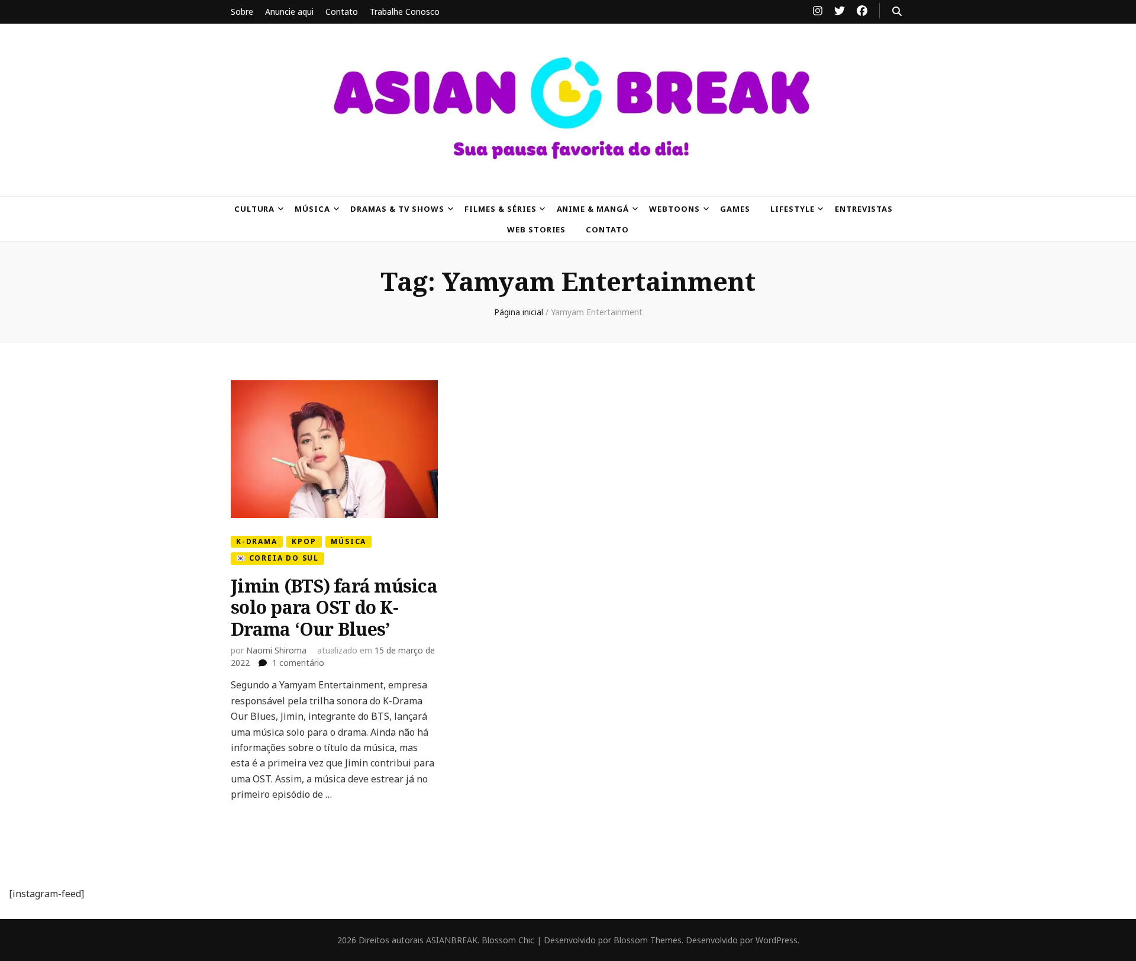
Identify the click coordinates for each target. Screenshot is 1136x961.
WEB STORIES (536, 229)
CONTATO (607, 229)
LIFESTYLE (792, 208)
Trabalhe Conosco (405, 11)
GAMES (735, 208)
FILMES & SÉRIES (500, 208)
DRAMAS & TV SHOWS (397, 208)
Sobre (242, 11)
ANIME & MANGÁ (593, 208)
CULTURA (254, 208)
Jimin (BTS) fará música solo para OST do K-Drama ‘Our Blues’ (334, 607)
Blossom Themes (648, 940)
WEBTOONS (674, 208)
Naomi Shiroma (276, 650)
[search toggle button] (897, 11)
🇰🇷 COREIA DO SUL (277, 558)
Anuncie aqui (289, 11)
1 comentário (298, 662)
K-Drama (256, 541)
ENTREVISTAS (864, 208)
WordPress (777, 940)
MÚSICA (312, 208)
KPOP (304, 541)
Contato (341, 11)
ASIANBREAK (451, 940)
